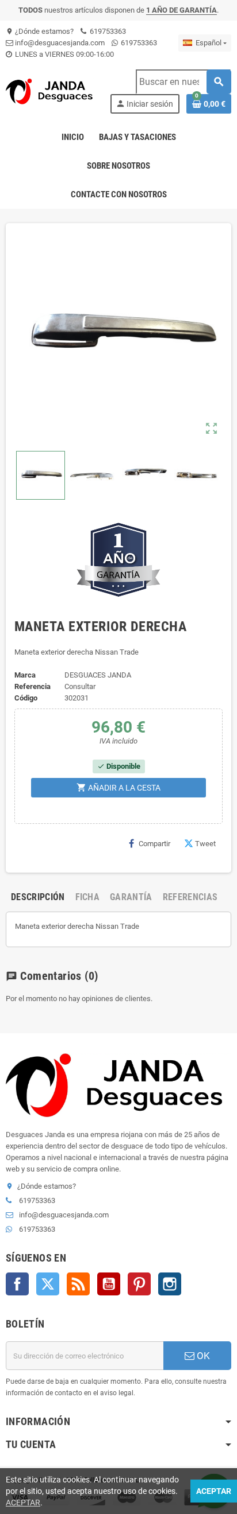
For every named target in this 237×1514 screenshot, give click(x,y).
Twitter (47, 1283)
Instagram (169, 1283)
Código (25, 698)
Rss (78, 1283)
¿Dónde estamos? (40, 31)
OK (202, 1355)
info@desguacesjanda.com (59, 42)
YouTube (108, 1283)
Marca (25, 675)
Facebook (17, 1283)
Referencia (32, 686)
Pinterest (139, 1283)
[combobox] (183, 81)
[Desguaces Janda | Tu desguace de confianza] (51, 91)
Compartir (154, 843)
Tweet (205, 843)
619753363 (107, 31)
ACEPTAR (23, 1502)
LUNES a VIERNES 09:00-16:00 (63, 54)
